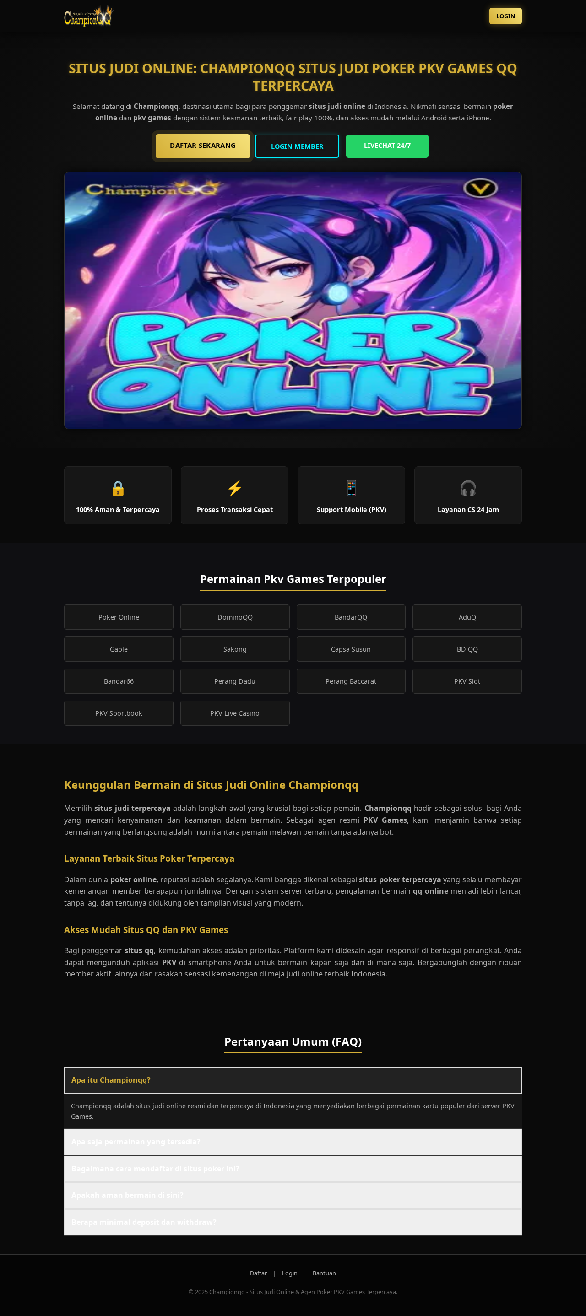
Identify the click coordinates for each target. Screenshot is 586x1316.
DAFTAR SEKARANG (203, 145)
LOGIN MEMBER (297, 146)
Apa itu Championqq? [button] (111, 1080)
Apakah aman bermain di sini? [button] (127, 1195)
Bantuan (324, 1273)
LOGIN (505, 16)
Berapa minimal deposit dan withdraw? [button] (144, 1222)
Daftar (258, 1273)
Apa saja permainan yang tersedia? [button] (136, 1142)
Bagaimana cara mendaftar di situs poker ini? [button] (155, 1169)
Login (290, 1273)
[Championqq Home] (105, 16)
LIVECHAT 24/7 (387, 145)
